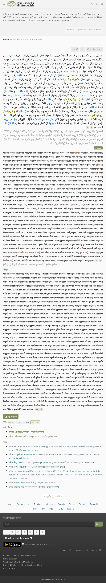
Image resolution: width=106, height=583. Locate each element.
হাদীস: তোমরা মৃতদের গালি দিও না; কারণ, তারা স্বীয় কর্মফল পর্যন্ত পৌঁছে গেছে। (37, 467)
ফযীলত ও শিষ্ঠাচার (95, 29)
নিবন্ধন (98, 524)
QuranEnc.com (9, 555)
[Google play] (30, 532)
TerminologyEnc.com (27, 555)
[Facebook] (6, 532)
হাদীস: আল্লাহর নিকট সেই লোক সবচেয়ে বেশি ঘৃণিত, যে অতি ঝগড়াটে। (34, 487)
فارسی (60, 509)
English (20, 504)
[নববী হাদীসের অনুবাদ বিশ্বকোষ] (20, 4)
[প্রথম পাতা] (4, 4)
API (100, 550)
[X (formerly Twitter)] (12, 532)
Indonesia (49, 504)
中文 (51, 509)
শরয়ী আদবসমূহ (28, 436)
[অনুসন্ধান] (92, 4)
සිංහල (34, 509)
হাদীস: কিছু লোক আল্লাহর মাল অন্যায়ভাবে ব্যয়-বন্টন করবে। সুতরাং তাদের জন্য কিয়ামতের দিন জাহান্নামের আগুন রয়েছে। (51, 462)
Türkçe (72, 504)
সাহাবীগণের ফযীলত (37, 432)
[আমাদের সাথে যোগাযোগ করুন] (97, 4)
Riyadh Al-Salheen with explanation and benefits (24, 565)
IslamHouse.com (10, 559)
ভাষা (40, 41)
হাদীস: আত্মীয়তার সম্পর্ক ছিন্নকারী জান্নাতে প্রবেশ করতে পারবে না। (32, 483)
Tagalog (70, 509)
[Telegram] (24, 532)
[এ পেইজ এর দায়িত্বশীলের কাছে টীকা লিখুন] (91, 127)
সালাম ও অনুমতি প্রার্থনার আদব (46, 436)
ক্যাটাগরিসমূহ (43, 8)
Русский (82, 504)
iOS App (45, 34)
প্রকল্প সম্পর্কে (43, 15)
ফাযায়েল (25, 39)
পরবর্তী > (58, 496)
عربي (10, 504)
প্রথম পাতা (70, 29)
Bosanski (94, 504)
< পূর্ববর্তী (47, 496)
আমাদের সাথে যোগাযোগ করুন (84, 550)
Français (61, 504)
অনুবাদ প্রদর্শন (12, 416)
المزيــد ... (98, 148)
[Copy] (87, 127)
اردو (28, 504)
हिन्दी (43, 509)
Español (37, 504)
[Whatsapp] (18, 532)
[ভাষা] (102, 4)
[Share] (82, 49)
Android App (47, 28)
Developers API (46, 21)
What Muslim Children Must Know (18, 562)
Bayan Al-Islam (9, 568)
